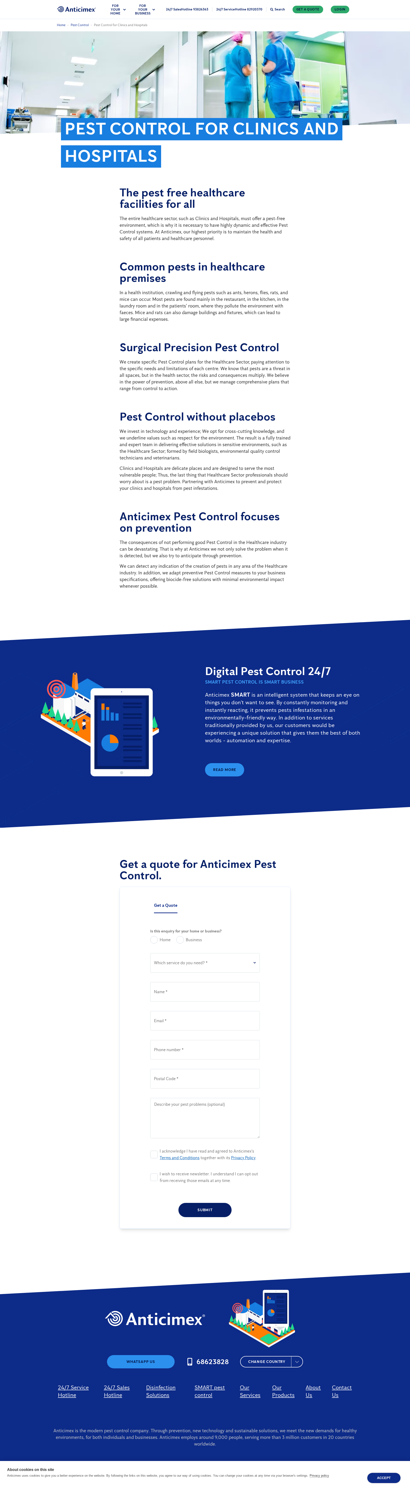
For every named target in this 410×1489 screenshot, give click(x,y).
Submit (205, 1210)
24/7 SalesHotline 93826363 (187, 9)
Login (340, 9)
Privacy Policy (243, 1157)
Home (61, 25)
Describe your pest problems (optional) (189, 1104)
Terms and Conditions (180, 1157)
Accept (384, 1478)
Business (194, 939)
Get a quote (307, 9)
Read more (224, 769)
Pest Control (80, 25)
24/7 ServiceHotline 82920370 (239, 9)
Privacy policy (319, 1475)
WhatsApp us (140, 1361)
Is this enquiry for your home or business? (186, 931)
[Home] (76, 9)
